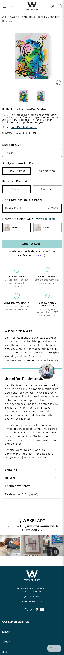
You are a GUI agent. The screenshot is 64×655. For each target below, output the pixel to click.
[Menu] (4, 6)
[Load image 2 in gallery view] (40, 95)
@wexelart (32, 521)
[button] (12, 6)
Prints (23, 16)
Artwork (13, 16)
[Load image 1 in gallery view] (23, 95)
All (4, 16)
